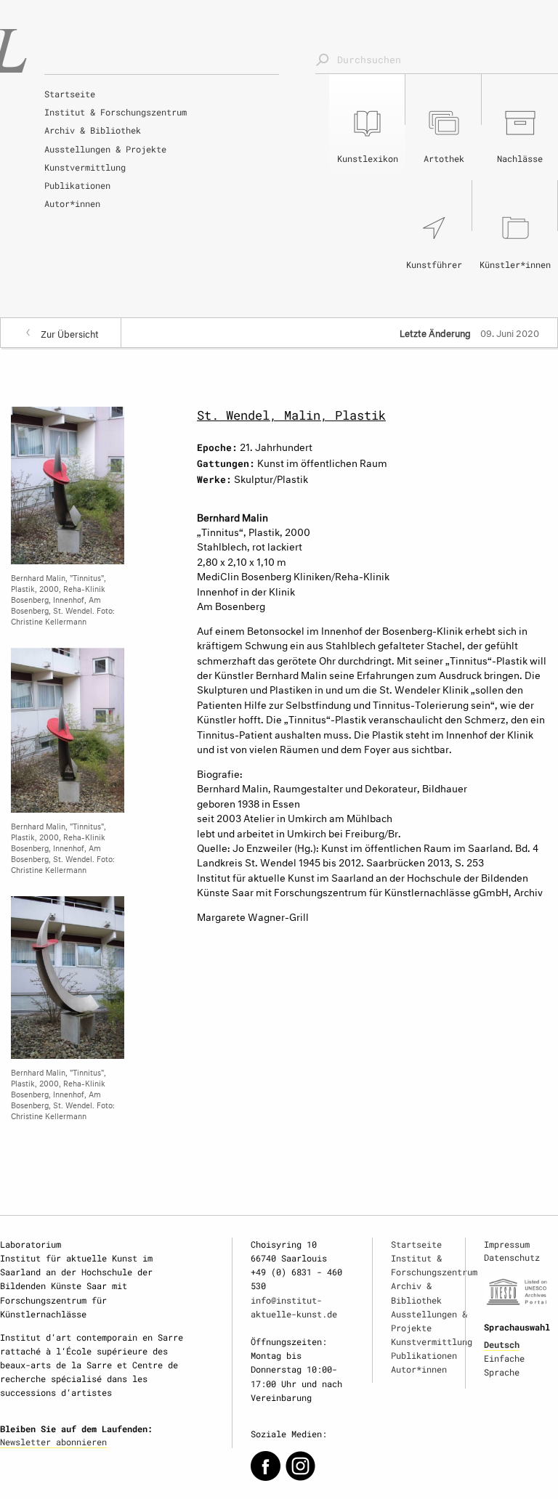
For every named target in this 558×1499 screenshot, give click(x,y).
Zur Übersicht (70, 332)
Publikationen (77, 185)
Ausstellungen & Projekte (105, 149)
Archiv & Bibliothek (92, 130)
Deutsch (501, 1344)
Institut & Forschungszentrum (115, 112)
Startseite (69, 93)
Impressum (507, 1244)
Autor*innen (72, 203)
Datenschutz (512, 1257)
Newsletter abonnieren (53, 1441)
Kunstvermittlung (85, 167)
